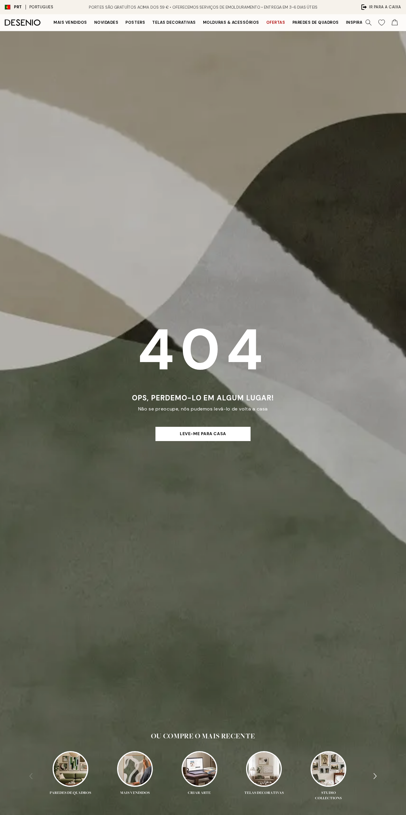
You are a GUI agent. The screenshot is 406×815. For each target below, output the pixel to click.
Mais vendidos (70, 22)
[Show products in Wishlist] (381, 22)
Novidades (106, 22)
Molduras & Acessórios (231, 22)
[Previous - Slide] (31, 776)
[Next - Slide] (375, 776)
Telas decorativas (174, 22)
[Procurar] (368, 22)
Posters (135, 22)
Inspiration (359, 22)
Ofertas (275, 22)
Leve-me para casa (203, 433)
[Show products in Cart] (394, 22)
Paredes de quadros (315, 22)
